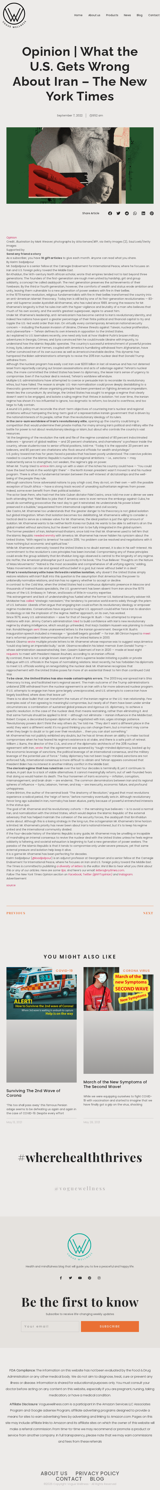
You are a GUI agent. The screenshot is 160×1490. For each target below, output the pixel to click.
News (127, 15)
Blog (139, 15)
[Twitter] (70, 1277)
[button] (110, 213)
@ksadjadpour (41, 858)
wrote (31, 642)
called (30, 601)
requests (12, 654)
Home (78, 15)
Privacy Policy (97, 1473)
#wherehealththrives (80, 1157)
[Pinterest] (89, 1277)
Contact (154, 15)
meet (147, 633)
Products (112, 15)
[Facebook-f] (60, 1277)
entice (44, 466)
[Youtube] (80, 1277)
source (11, 885)
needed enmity (44, 535)
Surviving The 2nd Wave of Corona (33, 1093)
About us (94, 15)
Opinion (11, 237)
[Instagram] (99, 1277)
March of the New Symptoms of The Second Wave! (115, 1084)
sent (37, 629)
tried (76, 621)
